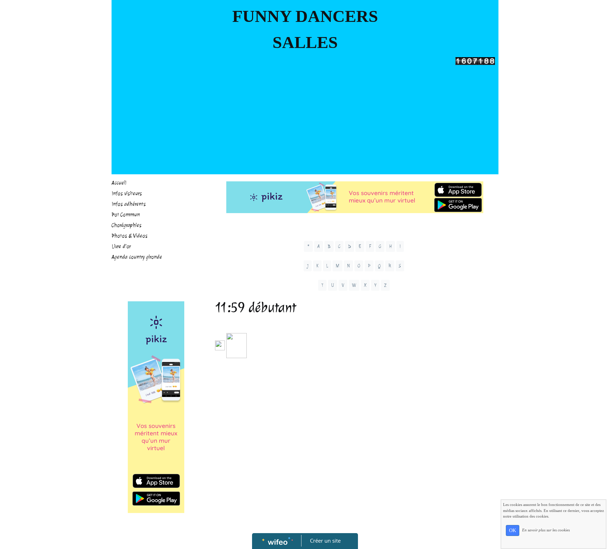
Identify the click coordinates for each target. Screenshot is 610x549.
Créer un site (325, 540)
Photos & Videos (130, 236)
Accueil (119, 183)
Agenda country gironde (137, 257)
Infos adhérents (129, 204)
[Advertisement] (305, 117)
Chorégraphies (127, 225)
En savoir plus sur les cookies (546, 530)
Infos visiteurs (127, 193)
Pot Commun (126, 214)
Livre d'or (121, 246)
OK (512, 530)
